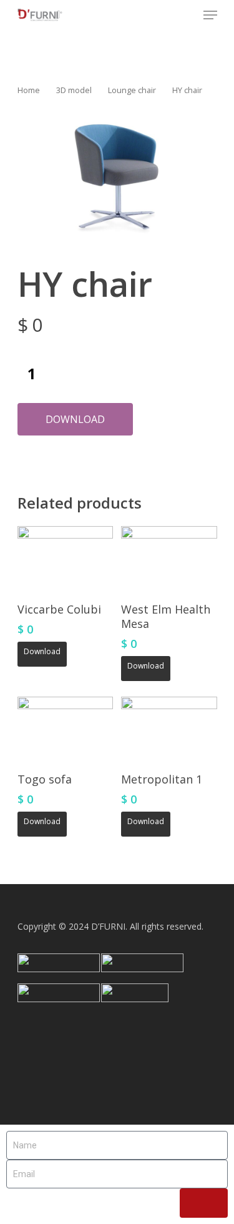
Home (28, 90)
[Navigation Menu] (210, 15)
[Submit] (204, 1203)
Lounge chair (132, 90)
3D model (74, 90)
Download (75, 419)
